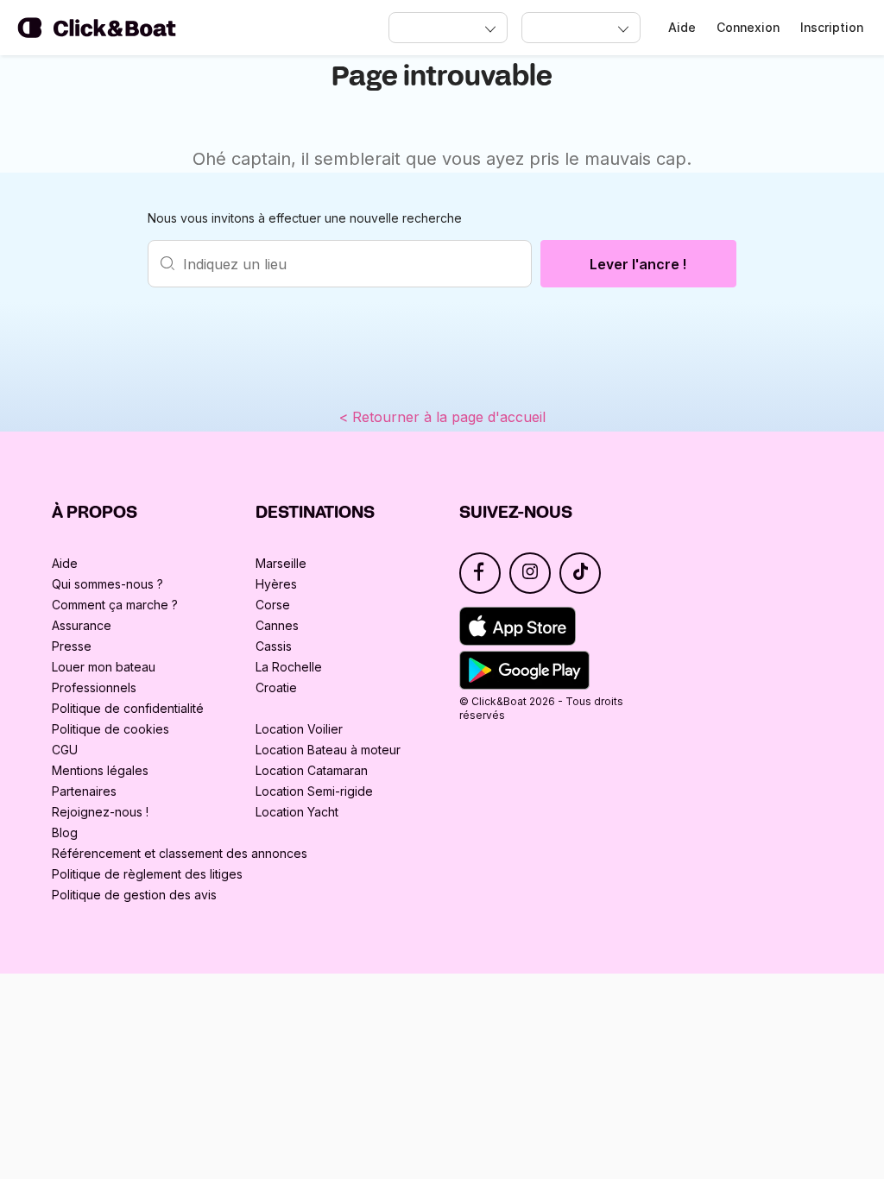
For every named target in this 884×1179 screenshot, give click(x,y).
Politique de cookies (110, 729)
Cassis (274, 646)
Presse (72, 646)
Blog (65, 832)
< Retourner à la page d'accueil (442, 417)
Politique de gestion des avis (134, 894)
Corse (273, 604)
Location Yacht (297, 811)
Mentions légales (100, 770)
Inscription (831, 27)
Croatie (276, 687)
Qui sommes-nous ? (107, 584)
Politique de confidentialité (128, 708)
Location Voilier (299, 729)
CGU (65, 749)
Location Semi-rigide (314, 791)
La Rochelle (289, 666)
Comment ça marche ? (115, 604)
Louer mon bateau (103, 666)
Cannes (277, 625)
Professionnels (94, 687)
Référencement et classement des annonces (179, 853)
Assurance (81, 625)
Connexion (748, 27)
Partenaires (84, 791)
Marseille (281, 563)
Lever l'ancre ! (638, 264)
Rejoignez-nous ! (100, 811)
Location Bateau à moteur (328, 749)
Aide (682, 27)
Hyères (276, 584)
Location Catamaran (312, 770)
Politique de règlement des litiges (147, 874)
